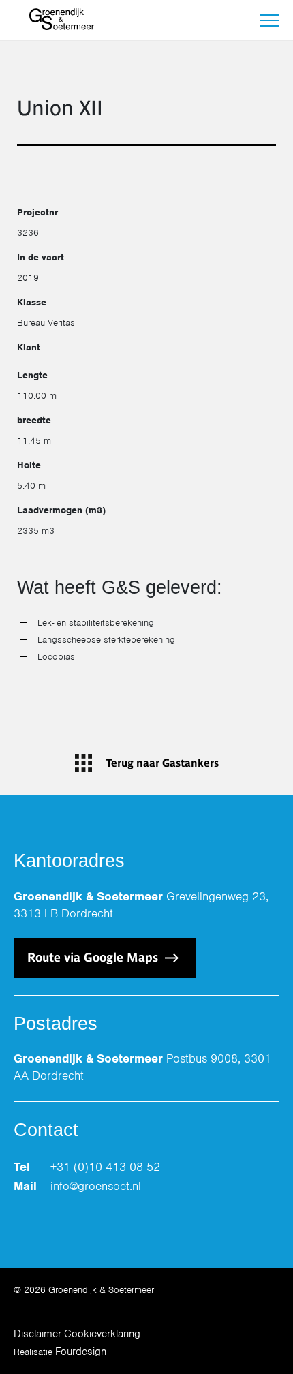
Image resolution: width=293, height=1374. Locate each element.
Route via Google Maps (94, 957)
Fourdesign (80, 1351)
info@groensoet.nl (95, 1185)
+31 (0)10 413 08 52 (105, 1166)
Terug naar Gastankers (162, 763)
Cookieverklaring (102, 1334)
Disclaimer (37, 1334)
